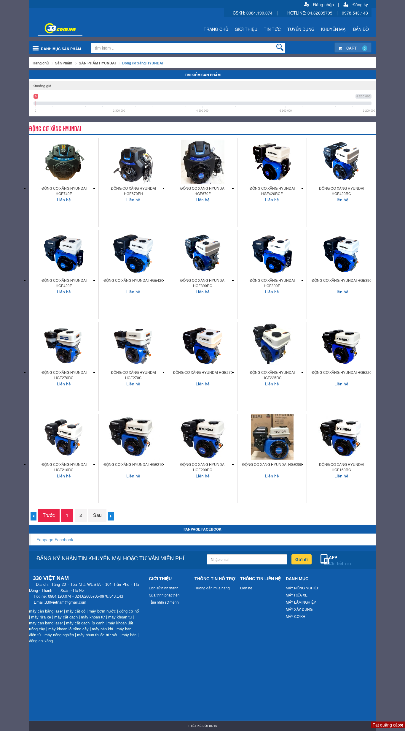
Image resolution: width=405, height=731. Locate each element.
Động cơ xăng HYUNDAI (142, 63)
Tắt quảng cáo (386, 725)
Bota (213, 725)
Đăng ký (360, 4)
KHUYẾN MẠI (334, 29)
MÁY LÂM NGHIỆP (301, 602)
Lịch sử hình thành (163, 587)
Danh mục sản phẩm (61, 48)
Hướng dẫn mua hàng (212, 587)
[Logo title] (90, 26)
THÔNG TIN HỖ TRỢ (214, 578)
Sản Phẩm (63, 63)
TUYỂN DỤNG (301, 29)
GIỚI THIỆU (246, 29)
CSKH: (239, 13)
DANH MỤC (297, 578)
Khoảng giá (42, 85)
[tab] (202, 85)
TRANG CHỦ (216, 29)
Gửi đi (301, 559)
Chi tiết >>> (340, 563)
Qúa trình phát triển (164, 594)
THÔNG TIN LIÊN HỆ (260, 578)
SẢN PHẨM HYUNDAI (97, 63)
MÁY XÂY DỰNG (299, 609)
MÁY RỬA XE (296, 594)
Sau (97, 515)
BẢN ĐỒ (361, 29)
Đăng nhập (323, 4)
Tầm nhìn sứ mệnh (164, 602)
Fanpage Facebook (54, 539)
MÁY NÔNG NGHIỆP (302, 587)
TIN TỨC (272, 29)
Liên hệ (246, 587)
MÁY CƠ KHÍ (296, 616)
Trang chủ (40, 63)
